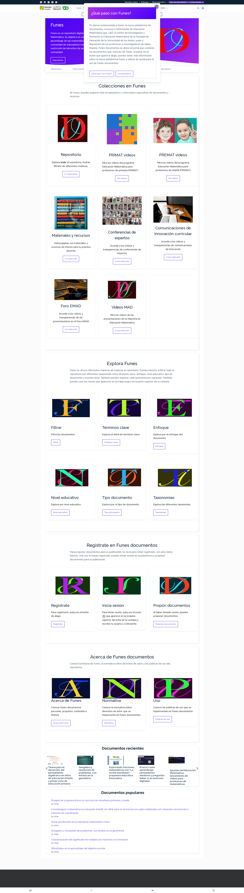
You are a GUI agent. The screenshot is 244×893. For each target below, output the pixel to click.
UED (163, 8)
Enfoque (145, 2)
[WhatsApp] (56, 2)
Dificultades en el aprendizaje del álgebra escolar (78, 848)
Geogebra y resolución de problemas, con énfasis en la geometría (87, 830)
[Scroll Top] (213, 890)
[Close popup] (156, 7)
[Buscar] (198, 8)
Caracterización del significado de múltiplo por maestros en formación (89, 839)
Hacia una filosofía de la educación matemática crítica (80, 822)
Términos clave (131, 2)
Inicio (79, 8)
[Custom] (30, 890)
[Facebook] (45, 2)
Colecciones (195, 2)
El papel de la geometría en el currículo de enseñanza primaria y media (90, 800)
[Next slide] (197, 768)
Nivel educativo (159, 2)
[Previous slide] (46, 768)
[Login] (203, 8)
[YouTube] (52, 2)
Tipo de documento (178, 2)
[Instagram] (49, 2)
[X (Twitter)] (41, 2)
